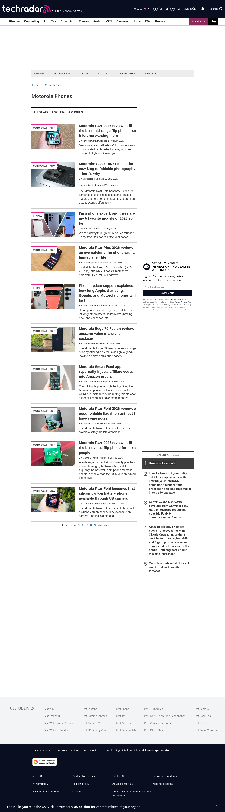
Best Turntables (153, 709)
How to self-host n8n (162, 463)
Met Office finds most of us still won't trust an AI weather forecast (169, 567)
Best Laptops (89, 709)
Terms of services (177, 299)
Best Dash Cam (203, 716)
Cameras (122, 21)
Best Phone (122, 709)
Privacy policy (40, 783)
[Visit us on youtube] (167, 9)
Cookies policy (80, 783)
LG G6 (84, 73)
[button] (216, 9)
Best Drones (201, 723)
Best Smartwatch (126, 730)
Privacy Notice (181, 302)
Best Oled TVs (124, 723)
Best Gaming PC (91, 723)
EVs (148, 21)
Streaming (67, 21)
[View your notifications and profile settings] (202, 8)
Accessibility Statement (46, 791)
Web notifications (163, 783)
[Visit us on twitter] (161, 9)
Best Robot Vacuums (206, 730)
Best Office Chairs (154, 730)
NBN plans (151, 73)
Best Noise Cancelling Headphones (164, 716)
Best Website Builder (56, 730)
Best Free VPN (52, 716)
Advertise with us (122, 783)
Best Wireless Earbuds (157, 723)
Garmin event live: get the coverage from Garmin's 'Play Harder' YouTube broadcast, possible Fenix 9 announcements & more (168, 509)
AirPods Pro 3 (127, 73)
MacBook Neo (62, 73)
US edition (82, 807)
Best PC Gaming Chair (95, 730)
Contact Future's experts (86, 776)
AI (45, 21)
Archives (103, 525)
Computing (31, 21)
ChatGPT (103, 73)
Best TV (120, 716)
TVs (53, 21)
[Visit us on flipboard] (172, 9)
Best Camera (201, 709)
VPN (109, 21)
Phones (14, 21)
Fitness (84, 21)
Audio (97, 21)
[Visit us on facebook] (155, 9)
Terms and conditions (165, 776)
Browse (160, 21)
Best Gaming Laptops (94, 716)
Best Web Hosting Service (58, 723)
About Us (37, 776)
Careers (77, 791)
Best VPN (49, 709)
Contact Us (118, 776)
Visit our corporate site (155, 750)
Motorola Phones (54, 85)
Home (137, 21)
